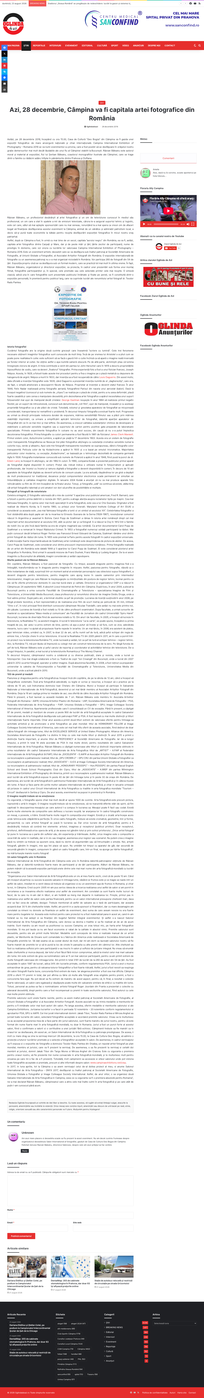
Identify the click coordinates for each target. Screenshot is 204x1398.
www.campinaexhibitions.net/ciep (108, 1062)
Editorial (87, 45)
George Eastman (70, 400)
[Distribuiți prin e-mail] (4, 84)
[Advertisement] (102, 75)
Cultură (102, 45)
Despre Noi (154, 45)
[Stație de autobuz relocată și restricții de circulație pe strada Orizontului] (114, 1267)
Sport (114, 45)
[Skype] (4, 72)
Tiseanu (92, 1374)
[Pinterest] (4, 66)
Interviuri (55, 45)
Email (10, 1222)
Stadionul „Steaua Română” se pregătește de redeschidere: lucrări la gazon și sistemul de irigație (93, 3)
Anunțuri (138, 45)
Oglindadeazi (92, 126)
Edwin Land (13, 461)
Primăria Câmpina (67, 1364)
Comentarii (168, 158)
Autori (172, 1392)
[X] (4, 54)
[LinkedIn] (4, 60)
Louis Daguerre (107, 377)
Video (125, 45)
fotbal (62, 1354)
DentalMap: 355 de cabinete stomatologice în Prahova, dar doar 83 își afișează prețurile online (70, 1283)
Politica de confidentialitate (155, 1392)
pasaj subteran (65, 1359)
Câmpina (84, 1349)
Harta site (182, 1392)
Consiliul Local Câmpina (70, 1344)
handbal (76, 1354)
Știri (26, 45)
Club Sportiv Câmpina (68, 1334)
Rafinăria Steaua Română (70, 1369)
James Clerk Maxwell (121, 434)
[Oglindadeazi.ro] (13, 24)
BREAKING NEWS (114, 1327)
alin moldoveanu (66, 1329)
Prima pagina (11, 45)
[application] (168, 211)
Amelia (156, 169)
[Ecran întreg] (192, 224)
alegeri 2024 (78, 1323)
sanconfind (63, 1374)
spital (79, 1374)
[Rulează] (144, 224)
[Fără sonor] (188, 224)
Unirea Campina (66, 1379)
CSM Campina (65, 1349)
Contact (170, 45)
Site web (77, 1222)
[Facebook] (4, 48)
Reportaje (39, 45)
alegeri (62, 1323)
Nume (10, 1210)
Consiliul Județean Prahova (70, 1339)
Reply (24, 1151)
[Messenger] (4, 78)
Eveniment (71, 45)
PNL (81, 1359)
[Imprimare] (4, 90)
